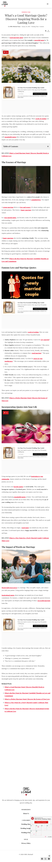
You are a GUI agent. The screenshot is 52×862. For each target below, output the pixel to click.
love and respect (25, 207)
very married (45, 339)
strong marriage (8, 207)
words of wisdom (40, 118)
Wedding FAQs (26, 12)
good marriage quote (16, 37)
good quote (25, 528)
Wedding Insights (26, 828)
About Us (26, 813)
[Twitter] (45, 858)
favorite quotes (18, 486)
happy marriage (26, 210)
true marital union (10, 217)
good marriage (36, 353)
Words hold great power (9, 588)
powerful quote (39, 40)
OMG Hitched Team (15, 26)
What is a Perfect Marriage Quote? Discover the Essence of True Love (27, 699)
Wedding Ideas (26, 824)
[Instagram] (48, 858)
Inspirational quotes (8, 595)
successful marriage (44, 600)
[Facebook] (42, 858)
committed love (36, 200)
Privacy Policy (26, 843)
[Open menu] (48, 4)
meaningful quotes (10, 137)
